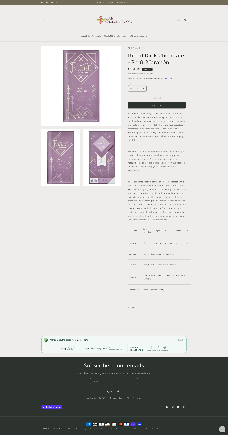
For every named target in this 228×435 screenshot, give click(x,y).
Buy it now (157, 105)
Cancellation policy (152, 429)
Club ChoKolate (53, 429)
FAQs (128, 398)
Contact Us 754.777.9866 (97, 398)
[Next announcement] (142, 2)
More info (180, 339)
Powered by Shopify (66, 429)
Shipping (131, 73)
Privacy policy (94, 429)
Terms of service (107, 429)
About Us (137, 398)
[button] (44, 20)
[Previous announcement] (86, 2)
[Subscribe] (135, 381)
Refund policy (81, 429)
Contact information (136, 429)
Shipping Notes (116, 398)
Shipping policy (121, 429)
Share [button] (133, 307)
